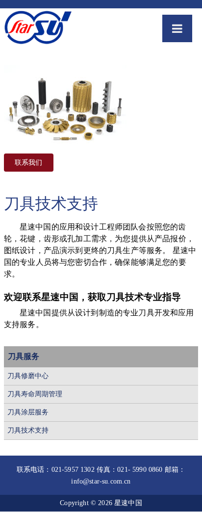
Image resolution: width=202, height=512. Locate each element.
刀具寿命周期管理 (34, 394)
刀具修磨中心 (28, 376)
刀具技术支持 (28, 430)
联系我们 (28, 162)
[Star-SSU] (38, 29)
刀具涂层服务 (28, 412)
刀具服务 (23, 356)
